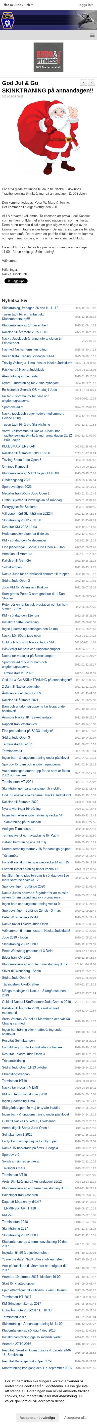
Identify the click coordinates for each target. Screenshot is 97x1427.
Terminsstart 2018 (15, 1222)
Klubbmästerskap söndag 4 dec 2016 (28, 1330)
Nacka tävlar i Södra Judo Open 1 (26, 924)
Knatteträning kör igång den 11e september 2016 (37, 1368)
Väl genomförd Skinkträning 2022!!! (27, 513)
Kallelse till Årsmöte (16, 560)
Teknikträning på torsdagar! (21, 822)
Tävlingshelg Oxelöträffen (20, 984)
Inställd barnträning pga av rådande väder (31, 1337)
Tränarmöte (10, 855)
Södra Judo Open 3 (16, 580)
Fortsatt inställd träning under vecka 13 (30, 869)
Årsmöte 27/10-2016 (16, 1344)
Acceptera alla (75, 1418)
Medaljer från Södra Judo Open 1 (25, 493)
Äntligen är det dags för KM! (22, 693)
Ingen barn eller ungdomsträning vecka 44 (32, 815)
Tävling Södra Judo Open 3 (21, 460)
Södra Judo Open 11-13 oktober (25, 1067)
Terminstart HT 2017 (16, 1297)
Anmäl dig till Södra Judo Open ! (25, 1128)
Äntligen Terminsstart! (18, 829)
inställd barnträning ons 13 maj (24, 842)
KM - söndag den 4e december (24, 540)
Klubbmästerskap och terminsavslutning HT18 (35, 1188)
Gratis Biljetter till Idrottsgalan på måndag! (32, 500)
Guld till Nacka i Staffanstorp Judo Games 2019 (36, 1002)
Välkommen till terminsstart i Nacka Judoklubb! (36, 931)
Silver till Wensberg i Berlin (21, 971)
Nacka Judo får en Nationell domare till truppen (35, 574)
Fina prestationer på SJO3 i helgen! (27, 731)
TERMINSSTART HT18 (19, 1208)
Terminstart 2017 (14, 1317)
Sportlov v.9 (10, 1155)
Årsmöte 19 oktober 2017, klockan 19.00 (31, 1277)
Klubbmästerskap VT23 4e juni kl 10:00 (30, 473)
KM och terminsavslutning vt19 (24, 1094)
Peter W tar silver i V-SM (20, 917)
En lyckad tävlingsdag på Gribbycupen (29, 1141)
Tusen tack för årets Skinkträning (26, 424)
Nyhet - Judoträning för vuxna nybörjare (30, 383)
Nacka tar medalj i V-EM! (20, 1087)
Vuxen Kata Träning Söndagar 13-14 (28, 356)
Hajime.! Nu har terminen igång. (25, 349)
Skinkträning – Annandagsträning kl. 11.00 (32, 1324)
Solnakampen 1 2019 (17, 1134)
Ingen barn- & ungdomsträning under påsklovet (35, 757)
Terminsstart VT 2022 (17, 673)
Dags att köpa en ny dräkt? (21, 1202)
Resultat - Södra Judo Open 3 (23, 1054)
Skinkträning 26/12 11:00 (20, 944)
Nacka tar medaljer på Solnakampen (28, 656)
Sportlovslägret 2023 (17, 487)
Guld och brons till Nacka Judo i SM (28, 642)
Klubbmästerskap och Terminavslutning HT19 (34, 964)
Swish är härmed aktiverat (21, 1161)
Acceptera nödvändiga (37, 1418)
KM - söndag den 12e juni (20, 615)
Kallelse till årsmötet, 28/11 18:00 (26, 453)
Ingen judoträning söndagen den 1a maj (30, 629)
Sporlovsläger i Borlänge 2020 (23, 886)
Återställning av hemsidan (20, 376)
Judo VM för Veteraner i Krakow (25, 587)
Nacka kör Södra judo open (21, 635)
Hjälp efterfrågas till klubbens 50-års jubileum (34, 1290)
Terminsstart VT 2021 (17, 782)
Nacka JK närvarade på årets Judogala (30, 1148)
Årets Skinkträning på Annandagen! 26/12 (32, 1181)
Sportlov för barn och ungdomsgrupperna (31, 764)
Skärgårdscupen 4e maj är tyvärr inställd (31, 1108)
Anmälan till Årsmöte (17, 554)
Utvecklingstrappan (16, 1074)
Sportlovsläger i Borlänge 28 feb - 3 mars (31, 910)
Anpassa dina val (18, 1407)
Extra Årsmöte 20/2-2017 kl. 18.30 (26, 1310)
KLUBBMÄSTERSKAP (18, 446)
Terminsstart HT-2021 (17, 744)
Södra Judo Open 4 (16, 978)
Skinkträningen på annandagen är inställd (31, 788)
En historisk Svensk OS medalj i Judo (29, 390)
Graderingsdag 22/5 (16, 480)
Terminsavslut (12, 751)
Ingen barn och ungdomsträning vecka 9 (31, 904)
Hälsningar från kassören (20, 1195)
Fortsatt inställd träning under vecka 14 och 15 (35, 862)
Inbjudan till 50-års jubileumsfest (25, 1252)
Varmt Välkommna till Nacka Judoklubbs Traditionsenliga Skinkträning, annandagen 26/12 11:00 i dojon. (37, 435)
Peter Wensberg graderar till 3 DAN (27, 951)
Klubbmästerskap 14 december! (25, 325)
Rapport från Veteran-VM (20, 724)
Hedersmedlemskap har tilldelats (25, 533)
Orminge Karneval (15, 466)
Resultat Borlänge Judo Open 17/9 (26, 1361)
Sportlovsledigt (12, 407)
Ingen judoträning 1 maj (19, 1101)
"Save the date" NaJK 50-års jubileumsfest (33, 1259)
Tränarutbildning (13, 1061)
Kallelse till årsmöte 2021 (20, 700)
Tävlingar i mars (13, 1168)
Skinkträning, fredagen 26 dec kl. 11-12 (30, 308)
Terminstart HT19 (14, 1081)
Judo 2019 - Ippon (15, 937)
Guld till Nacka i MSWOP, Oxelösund (28, 1121)
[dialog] (48, 1399)
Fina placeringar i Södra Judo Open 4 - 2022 (33, 547)
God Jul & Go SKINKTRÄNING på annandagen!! (37, 680)
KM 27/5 (8, 1215)
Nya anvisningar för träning (21, 808)
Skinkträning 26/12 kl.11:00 (21, 520)
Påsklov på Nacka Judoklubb (23, 369)
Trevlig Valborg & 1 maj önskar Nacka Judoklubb (37, 363)
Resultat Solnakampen (18, 1040)
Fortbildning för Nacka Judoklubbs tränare (32, 1047)
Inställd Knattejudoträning (20, 622)
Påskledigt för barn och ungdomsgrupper (31, 649)
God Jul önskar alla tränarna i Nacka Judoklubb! (36, 795)
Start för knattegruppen (18, 1283)
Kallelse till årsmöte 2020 (20, 802)
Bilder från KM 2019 (16, 957)
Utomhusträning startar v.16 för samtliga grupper (36, 849)
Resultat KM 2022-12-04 (19, 527)
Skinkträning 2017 (15, 1228)
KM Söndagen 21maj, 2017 (21, 1303)
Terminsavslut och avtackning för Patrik (30, 835)
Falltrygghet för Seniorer (19, 507)
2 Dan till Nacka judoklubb (21, 686)
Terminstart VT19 (14, 1175)
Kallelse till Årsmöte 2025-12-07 (25, 332)
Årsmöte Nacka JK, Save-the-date (26, 717)
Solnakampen (12, 567)
